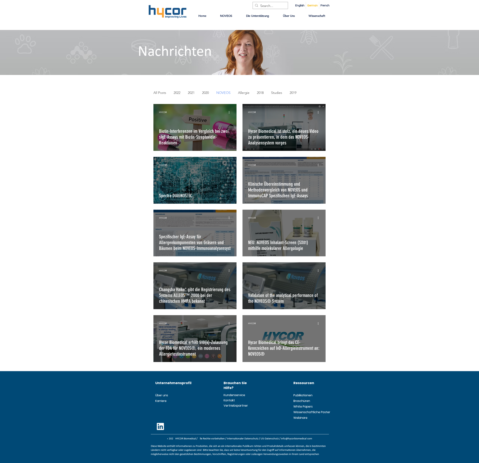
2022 (177, 93)
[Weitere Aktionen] (230, 112)
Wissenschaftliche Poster (302, 412)
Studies (276, 93)
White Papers (302, 406)
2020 (205, 93)
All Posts (159, 93)
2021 (191, 93)
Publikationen (302, 395)
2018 (260, 93)
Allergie (243, 93)
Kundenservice (233, 395)
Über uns (161, 395)
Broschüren (301, 401)
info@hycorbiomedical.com (296, 438)
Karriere (161, 401)
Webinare (300, 418)
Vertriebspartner (233, 405)
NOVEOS (223, 93)
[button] (202, 15)
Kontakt (229, 400)
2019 (293, 93)
